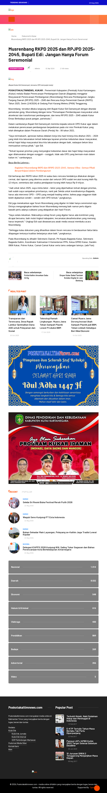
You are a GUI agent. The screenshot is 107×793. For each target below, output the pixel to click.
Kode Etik (12, 731)
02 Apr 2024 (49, 69)
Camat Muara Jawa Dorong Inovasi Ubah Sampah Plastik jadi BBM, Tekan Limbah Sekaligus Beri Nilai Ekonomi (84, 324)
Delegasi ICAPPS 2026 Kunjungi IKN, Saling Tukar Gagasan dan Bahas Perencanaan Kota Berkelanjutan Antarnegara (58, 548)
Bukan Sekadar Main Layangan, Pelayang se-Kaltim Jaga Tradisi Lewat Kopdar (60, 533)
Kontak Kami (13, 746)
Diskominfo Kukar (29, 36)
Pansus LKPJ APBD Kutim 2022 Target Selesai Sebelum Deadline (82, 743)
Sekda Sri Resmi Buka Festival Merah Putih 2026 (47, 502)
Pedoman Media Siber (17, 743)
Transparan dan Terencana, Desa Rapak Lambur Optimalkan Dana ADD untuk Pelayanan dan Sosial (21, 324)
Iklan (10, 749)
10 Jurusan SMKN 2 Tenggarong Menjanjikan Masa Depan (82, 755)
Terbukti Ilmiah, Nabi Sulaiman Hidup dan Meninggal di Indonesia (82, 718)
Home (13, 36)
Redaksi (11, 728)
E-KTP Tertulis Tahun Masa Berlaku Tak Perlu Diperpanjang (81, 730)
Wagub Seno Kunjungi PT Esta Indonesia (44, 517)
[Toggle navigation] (11, 19)
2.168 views (64, 69)
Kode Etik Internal (19, 737)
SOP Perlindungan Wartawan (24, 740)
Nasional (26, 544)
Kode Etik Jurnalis (19, 734)
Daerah (25, 499)
